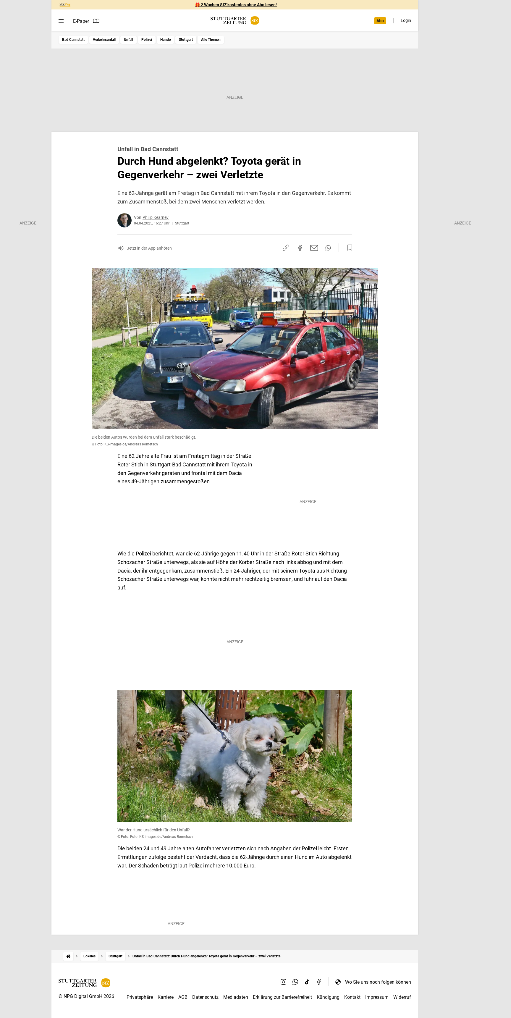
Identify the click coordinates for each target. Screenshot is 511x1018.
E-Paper (81, 21)
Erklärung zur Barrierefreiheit (282, 997)
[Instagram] (283, 982)
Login (406, 20)
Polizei (146, 40)
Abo (380, 20)
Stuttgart (186, 40)
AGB (182, 997)
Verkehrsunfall (104, 40)
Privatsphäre (140, 997)
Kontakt (352, 997)
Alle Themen (211, 40)
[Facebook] (319, 982)
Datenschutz (205, 997)
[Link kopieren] (286, 248)
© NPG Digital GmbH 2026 (86, 996)
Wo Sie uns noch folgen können (378, 982)
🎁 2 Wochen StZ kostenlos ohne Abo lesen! (236, 4)
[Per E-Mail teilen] (314, 248)
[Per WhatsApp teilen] (328, 248)
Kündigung (328, 997)
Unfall (128, 40)
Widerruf (402, 997)
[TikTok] (307, 982)
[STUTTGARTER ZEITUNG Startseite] (235, 20)
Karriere (166, 997)
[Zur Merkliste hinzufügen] (348, 248)
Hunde (165, 40)
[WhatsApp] (295, 982)
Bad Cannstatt (73, 40)
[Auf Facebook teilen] (300, 248)
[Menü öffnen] (61, 21)
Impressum (377, 997)
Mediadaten (235, 997)
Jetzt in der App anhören (149, 248)
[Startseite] (68, 956)
